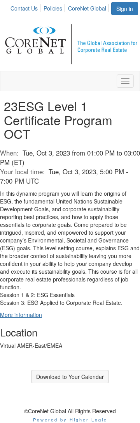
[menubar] (60, 7)
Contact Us (24, 8)
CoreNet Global (87, 8)
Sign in (124, 8)
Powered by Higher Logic (70, 419)
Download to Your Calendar (70, 377)
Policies (53, 8)
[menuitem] (26, 7)
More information (21, 315)
